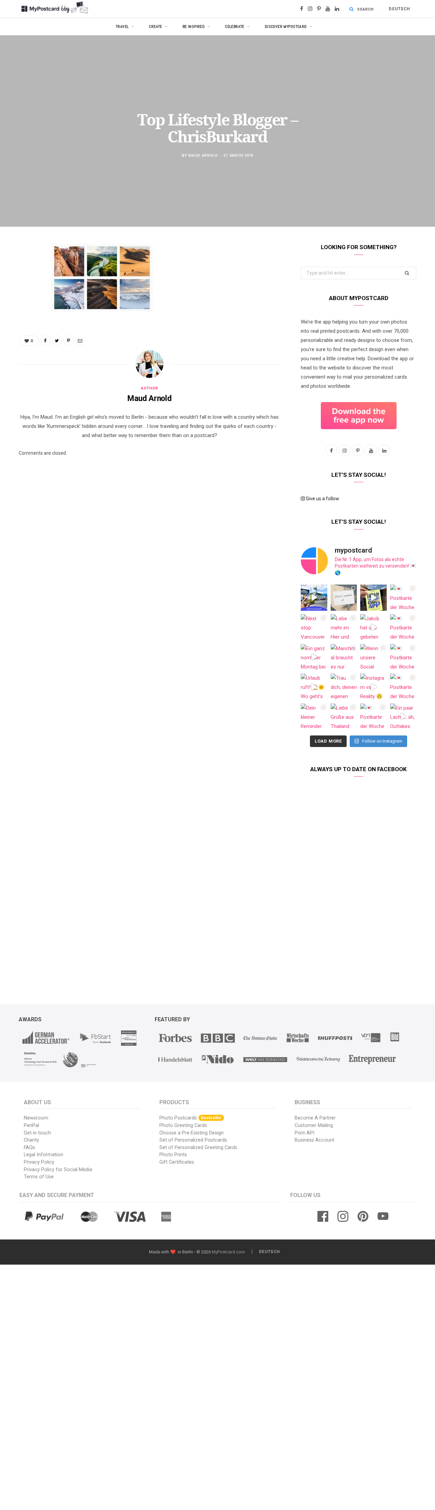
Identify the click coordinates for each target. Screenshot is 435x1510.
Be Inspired (193, 26)
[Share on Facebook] (25, 269)
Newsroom (36, 1118)
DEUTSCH (399, 8)
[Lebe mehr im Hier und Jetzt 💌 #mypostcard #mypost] (344, 627)
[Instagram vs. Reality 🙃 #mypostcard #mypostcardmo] (373, 687)
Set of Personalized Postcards (193, 1140)
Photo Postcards (190, 1118)
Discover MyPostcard (286, 26)
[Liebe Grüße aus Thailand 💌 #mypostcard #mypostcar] (344, 717)
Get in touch (37, 1133)
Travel (122, 26)
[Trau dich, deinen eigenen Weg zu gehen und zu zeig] (344, 687)
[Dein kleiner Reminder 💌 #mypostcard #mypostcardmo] (314, 717)
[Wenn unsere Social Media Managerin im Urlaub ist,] (373, 657)
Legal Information (43, 1155)
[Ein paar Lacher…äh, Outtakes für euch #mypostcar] (403, 717)
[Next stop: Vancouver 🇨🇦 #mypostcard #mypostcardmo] (314, 627)
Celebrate (234, 26)
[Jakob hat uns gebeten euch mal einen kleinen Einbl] (373, 627)
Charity (31, 1140)
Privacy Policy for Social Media (58, 1170)
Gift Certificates (176, 1162)
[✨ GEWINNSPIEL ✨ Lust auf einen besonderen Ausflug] (314, 598)
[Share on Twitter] (25, 286)
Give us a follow (322, 498)
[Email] (25, 321)
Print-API (304, 1133)
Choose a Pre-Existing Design (191, 1133)
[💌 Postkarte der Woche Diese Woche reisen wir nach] (403, 598)
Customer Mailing (314, 1125)
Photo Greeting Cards (183, 1125)
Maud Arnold (203, 155)
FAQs (29, 1147)
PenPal (31, 1125)
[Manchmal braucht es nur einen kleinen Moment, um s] (344, 657)
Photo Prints (173, 1155)
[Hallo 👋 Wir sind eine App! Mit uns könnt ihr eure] (373, 598)
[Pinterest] (25, 304)
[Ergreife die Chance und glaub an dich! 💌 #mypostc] (344, 598)
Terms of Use (39, 1177)
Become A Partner (315, 1118)
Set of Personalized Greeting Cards (198, 1147)
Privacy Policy (39, 1162)
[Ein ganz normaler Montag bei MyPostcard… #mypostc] (314, 657)
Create (155, 26)
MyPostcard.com (228, 1251)
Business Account (314, 1140)
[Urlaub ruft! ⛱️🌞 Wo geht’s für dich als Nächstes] (314, 687)
